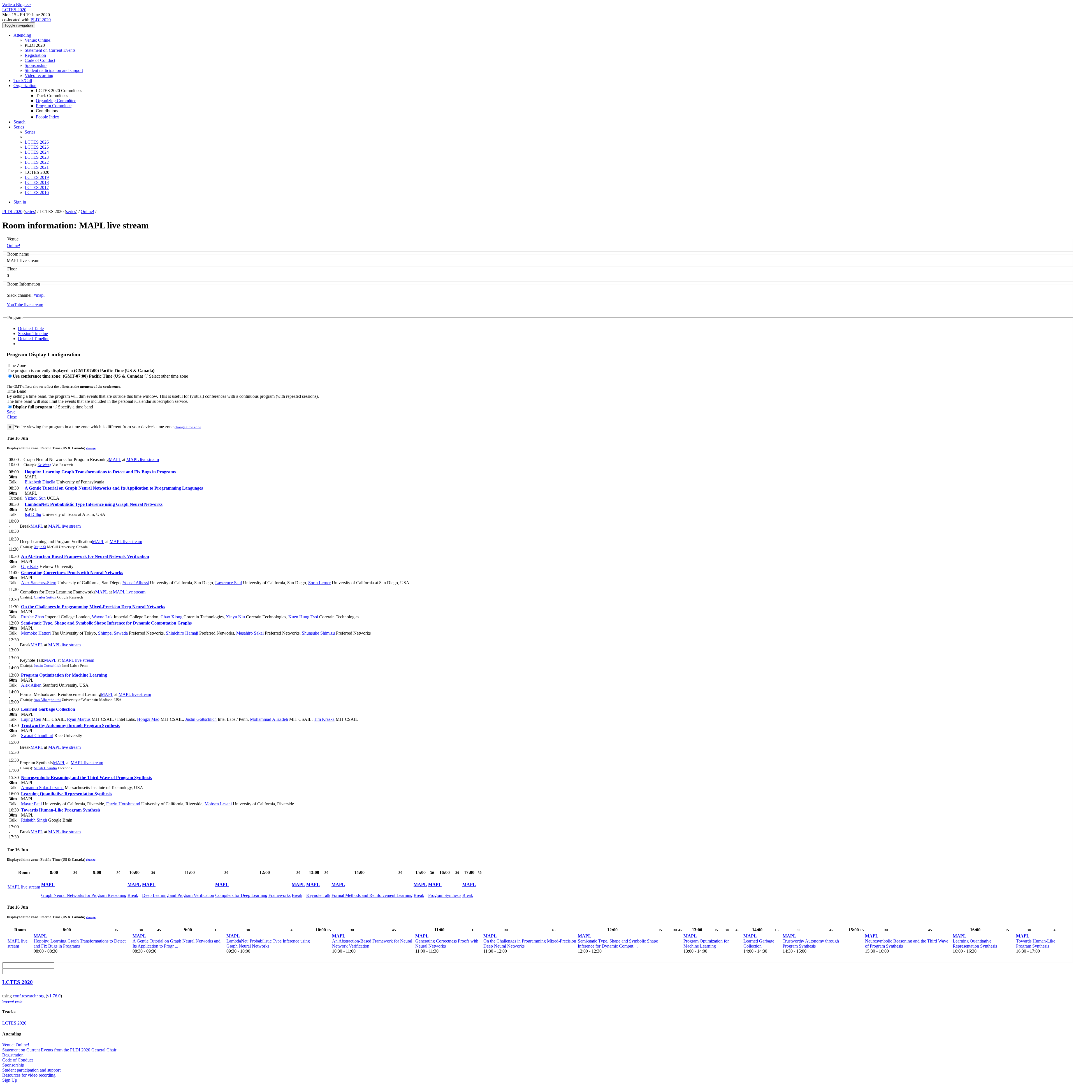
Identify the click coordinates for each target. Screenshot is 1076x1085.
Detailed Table (31, 328)
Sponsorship (36, 65)
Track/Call (22, 80)
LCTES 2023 (37, 157)
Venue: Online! (38, 40)
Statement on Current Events (50, 50)
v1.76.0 (54, 995)
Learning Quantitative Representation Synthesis (66, 793)
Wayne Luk (102, 616)
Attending (22, 35)
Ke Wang (44, 465)
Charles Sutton (45, 597)
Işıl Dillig (33, 514)
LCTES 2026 (37, 142)
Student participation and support (54, 70)
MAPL (115, 459)
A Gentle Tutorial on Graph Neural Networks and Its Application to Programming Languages (114, 488)
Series (30, 132)
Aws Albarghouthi (47, 700)
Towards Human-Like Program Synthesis (60, 810)
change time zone (188, 427)
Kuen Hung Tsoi (303, 616)
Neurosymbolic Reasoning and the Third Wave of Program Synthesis (86, 777)
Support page (12, 1001)
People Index (47, 116)
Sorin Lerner (319, 582)
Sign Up (9, 1080)
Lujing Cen (31, 719)
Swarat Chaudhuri (37, 735)
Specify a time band (75, 406)
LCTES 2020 (17, 982)
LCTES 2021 (37, 167)
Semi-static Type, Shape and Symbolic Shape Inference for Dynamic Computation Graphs (106, 623)
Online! (87, 211)
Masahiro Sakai (250, 633)
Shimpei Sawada (113, 633)
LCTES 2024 (37, 152)
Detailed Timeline (33, 338)
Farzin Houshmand (123, 803)
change (91, 448)
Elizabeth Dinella (40, 482)
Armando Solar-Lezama (42, 787)
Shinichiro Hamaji (182, 633)
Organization (24, 85)
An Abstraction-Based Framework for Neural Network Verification (85, 556)
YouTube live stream (25, 304)
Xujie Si (40, 547)
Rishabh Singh (34, 820)
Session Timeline (33, 333)
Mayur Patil (31, 803)
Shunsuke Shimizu (318, 633)
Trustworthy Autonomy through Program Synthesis (70, 725)
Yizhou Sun (35, 498)
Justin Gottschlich (47, 665)
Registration (35, 55)
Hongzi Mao (148, 719)
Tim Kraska (324, 719)
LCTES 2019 (37, 177)
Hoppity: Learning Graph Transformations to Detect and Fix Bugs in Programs (100, 471)
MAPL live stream (142, 459)
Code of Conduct (40, 60)
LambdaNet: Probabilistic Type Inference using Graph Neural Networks (94, 504)
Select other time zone (168, 376)
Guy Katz (29, 566)
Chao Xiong (171, 616)
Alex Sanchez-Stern (38, 582)
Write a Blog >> (16, 4)
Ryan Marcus (79, 719)
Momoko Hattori (36, 633)
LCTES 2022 (37, 162)
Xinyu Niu (235, 616)
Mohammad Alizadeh (269, 719)
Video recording (39, 75)
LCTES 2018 (37, 182)
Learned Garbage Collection (48, 709)
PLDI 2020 (41, 19)
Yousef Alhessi (135, 582)
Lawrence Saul (228, 582)
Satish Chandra (45, 768)
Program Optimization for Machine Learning (64, 675)
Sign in (19, 202)
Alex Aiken (31, 685)
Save (11, 412)
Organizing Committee (56, 100)
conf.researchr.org (29, 995)
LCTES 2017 (37, 187)
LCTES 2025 (37, 147)
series (30, 211)
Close (12, 417)
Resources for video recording (28, 1075)
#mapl (39, 295)
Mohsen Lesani (218, 803)
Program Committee (53, 105)
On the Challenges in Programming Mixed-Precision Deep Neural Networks (93, 606)
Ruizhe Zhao (32, 616)
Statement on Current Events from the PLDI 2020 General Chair (59, 1049)
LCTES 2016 (37, 192)
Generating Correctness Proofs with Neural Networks (72, 572)
